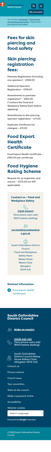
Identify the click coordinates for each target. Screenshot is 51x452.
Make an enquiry (24, 329)
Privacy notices (15, 372)
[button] (41, 6)
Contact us (13, 366)
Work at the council (18, 390)
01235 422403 (25, 211)
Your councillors (16, 384)
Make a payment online (20, 395)
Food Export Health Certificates (23, 292)
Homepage (23, 19)
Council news (14, 378)
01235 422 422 (23, 339)
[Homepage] (15, 6)
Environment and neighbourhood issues (23, 20)
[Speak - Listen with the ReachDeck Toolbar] (2, 4)
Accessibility (14, 401)
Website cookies (16, 407)
